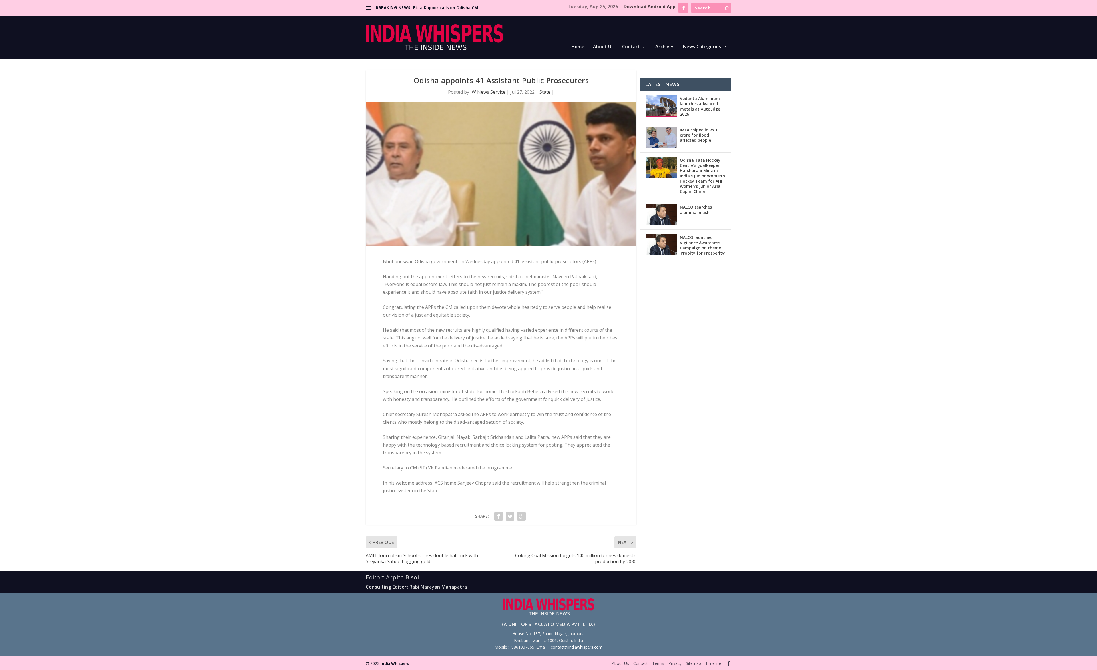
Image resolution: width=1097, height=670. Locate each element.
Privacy (675, 663)
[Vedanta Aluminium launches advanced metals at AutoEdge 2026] (661, 106)
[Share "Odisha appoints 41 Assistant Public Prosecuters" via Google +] (521, 516)
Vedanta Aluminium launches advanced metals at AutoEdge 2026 (700, 106)
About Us (603, 47)
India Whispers (395, 663)
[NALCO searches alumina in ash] (661, 214)
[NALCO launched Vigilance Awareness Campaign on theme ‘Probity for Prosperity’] (661, 244)
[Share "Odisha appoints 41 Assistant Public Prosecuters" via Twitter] (510, 516)
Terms (658, 663)
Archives (664, 47)
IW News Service (487, 92)
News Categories (702, 47)
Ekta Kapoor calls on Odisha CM (445, 7)
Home (577, 47)
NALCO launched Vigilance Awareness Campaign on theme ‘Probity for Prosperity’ (702, 245)
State (544, 92)
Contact (640, 663)
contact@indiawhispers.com (576, 647)
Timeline (713, 663)
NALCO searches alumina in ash (696, 209)
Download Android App (650, 6)
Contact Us (634, 47)
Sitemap (693, 663)
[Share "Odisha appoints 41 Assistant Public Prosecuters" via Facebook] (498, 516)
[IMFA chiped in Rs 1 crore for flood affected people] (661, 137)
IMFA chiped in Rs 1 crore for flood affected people (699, 135)
